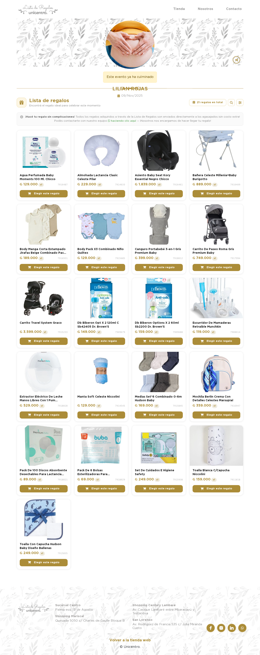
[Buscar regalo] (231, 102)
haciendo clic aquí (123, 121)
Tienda (179, 9)
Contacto (234, 9)
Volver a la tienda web (130, 640)
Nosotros (205, 9)
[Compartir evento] (236, 59)
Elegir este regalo (46, 193)
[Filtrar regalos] (239, 102)
